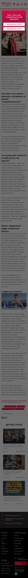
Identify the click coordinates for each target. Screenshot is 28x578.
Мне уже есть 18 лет (14, 24)
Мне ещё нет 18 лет (14, 29)
